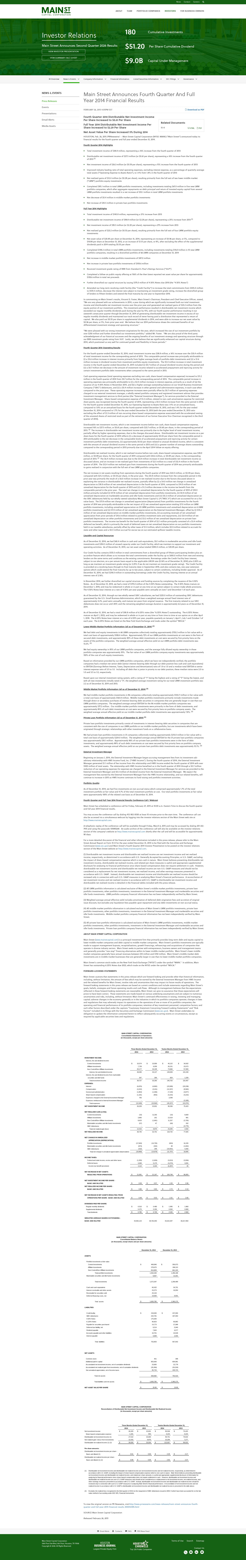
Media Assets (49, 126)
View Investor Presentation (63, 52)
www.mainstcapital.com (107, 940)
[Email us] (191, 1552)
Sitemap (200, 1541)
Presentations (49, 114)
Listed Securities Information (146, 79)
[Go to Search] (203, 2)
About (119, 11)
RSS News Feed (143, 1531)
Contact (187, 2)
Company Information (93, 79)
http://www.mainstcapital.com (97, 820)
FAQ (129, 1531)
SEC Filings (171, 79)
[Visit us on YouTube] (202, 1552)
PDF (200, 128)
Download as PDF (195, 110)
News (178, 2)
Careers (196, 2)
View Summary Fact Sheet (63, 58)
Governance (188, 79)
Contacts (118, 1531)
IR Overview (54, 79)
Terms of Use (178, 1541)
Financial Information (119, 79)
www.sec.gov (102, 846)
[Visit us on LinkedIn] (196, 1552)
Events (45, 107)
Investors (170, 11)
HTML (191, 128)
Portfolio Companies (148, 11)
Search (190, 1541)
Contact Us (199, 1548)
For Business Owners (192, 11)
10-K (163, 128)
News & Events (69, 79)
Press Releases (49, 101)
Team (129, 11)
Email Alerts (48, 120)
